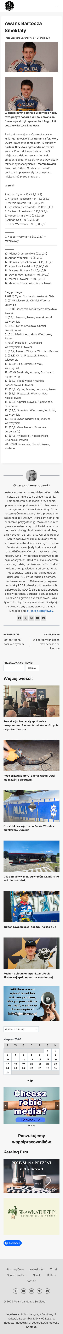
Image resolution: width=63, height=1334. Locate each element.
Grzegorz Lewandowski (22, 38)
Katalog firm (16, 1151)
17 (7, 1063)
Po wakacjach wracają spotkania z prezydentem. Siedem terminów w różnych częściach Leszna (31, 725)
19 (23, 1063)
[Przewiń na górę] (55, 1329)
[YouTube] (23, 1291)
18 (15, 1063)
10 (7, 1059)
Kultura (51, 1275)
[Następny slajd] (57, 1105)
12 (23, 1059)
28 (39, 1068)
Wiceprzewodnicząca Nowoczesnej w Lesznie (46, 641)
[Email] (47, 1291)
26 (23, 1068)
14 (40, 1059)
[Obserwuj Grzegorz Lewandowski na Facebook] (19, 618)
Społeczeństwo (16, 1275)
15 (47, 1059)
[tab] (29, 1125)
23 (55, 1063)
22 (47, 1063)
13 (31, 1059)
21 (40, 1063)
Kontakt (31, 1281)
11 (16, 1059)
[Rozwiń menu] (56, 5)
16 (55, 1059)
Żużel (53, 1269)
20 (31, 1063)
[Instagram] (31, 1291)
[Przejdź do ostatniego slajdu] (6, 1105)
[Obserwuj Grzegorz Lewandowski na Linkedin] (43, 618)
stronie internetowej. (40, 610)
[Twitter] (39, 1291)
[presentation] (31, 701)
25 (15, 1068)
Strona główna (15, 1269)
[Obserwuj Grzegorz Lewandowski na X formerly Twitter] (25, 618)
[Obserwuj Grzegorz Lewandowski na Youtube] (37, 618)
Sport (36, 1275)
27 (31, 1068)
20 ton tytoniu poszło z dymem (14, 639)
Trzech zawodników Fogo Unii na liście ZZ (30, 926)
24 (7, 1068)
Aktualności (37, 1269)
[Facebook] (15, 1291)
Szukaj (32, 667)
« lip (30, 1080)
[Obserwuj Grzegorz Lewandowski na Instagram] (31, 618)
